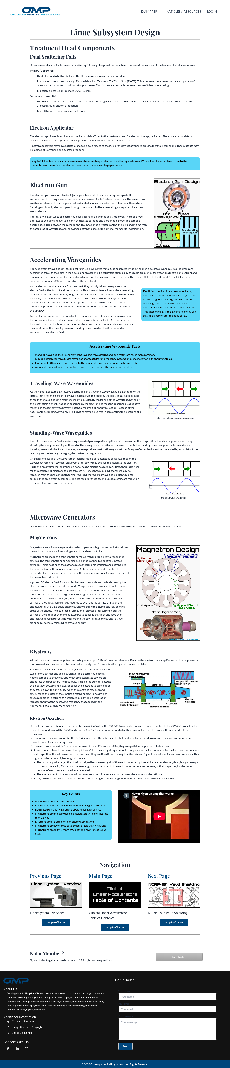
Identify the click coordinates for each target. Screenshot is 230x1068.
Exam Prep (149, 11)
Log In (212, 11)
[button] (159, 11)
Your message (125, 1016)
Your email (124, 1003)
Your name (124, 991)
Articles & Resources (184, 11)
